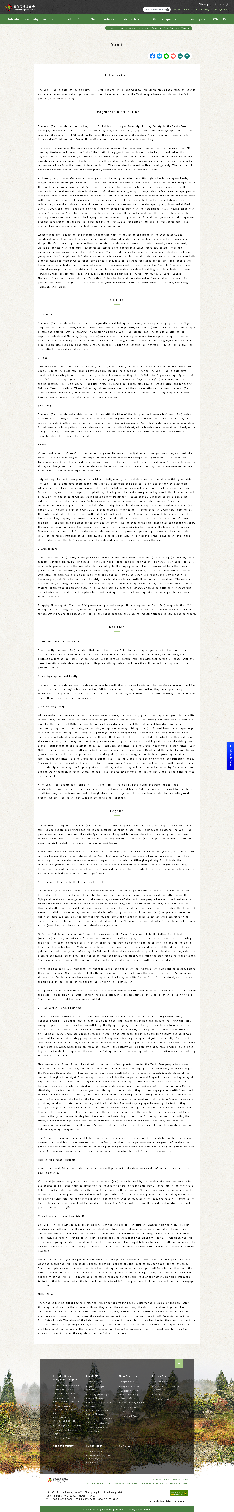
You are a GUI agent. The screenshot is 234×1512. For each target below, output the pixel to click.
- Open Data (126, 1411)
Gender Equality (164, 19)
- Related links (160, 1398)
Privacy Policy (180, 1479)
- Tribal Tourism (161, 1394)
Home (111, 28)
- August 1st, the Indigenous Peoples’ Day (65, 1409)
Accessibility (173, 1483)
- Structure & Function (99, 1418)
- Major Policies (128, 1381)
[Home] (19, 6)
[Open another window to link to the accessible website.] (179, 1493)
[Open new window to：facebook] (152, 55)
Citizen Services (134, 19)
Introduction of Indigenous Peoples (34, 19)
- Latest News (160, 1381)
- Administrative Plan (98, 1422)
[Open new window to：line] (166, 55)
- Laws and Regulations (132, 1402)
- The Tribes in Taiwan (66, 1385)
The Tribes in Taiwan (177, 28)
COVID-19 (219, 19)
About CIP (75, 19)
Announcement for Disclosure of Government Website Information (125, 1483)
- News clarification (130, 1406)
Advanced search (182, 9)
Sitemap (204, 4)
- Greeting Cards (62, 1437)
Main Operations (102, 19)
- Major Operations (130, 1386)
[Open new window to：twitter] (159, 55)
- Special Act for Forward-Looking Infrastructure (128, 1394)
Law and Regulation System (210, 9)
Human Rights (195, 19)
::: (2, 2)
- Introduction (94, 1381)
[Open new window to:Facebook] (230, 756)
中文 (214, 4)
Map (185, 1483)
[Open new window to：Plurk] (173, 55)
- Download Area (128, 1415)
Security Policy (160, 1479)
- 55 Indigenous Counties (67, 1425)
